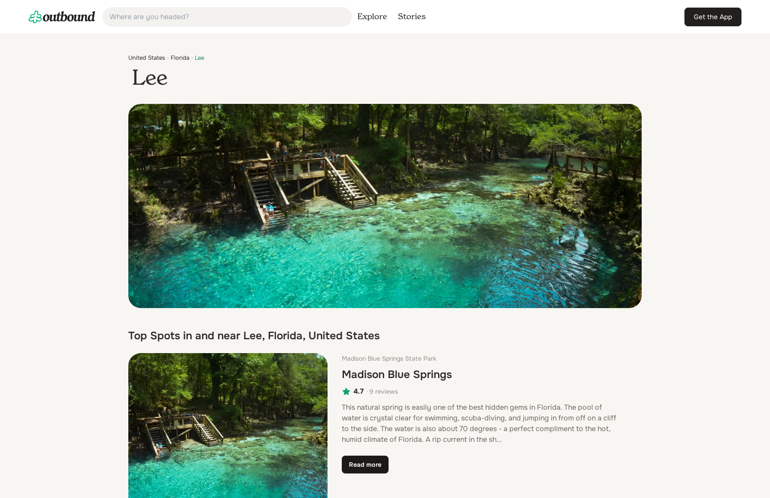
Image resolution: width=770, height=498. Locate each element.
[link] (62, 16)
